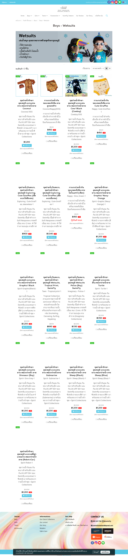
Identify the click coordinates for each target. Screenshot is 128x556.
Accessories (54, 15)
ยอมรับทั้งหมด (105, 552)
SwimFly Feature (68, 15)
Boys (29, 15)
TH (125, 2)
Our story (43, 525)
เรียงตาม (87, 68)
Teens (44, 15)
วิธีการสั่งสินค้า (70, 519)
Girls (36, 15)
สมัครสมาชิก (12, 2)
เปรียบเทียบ (27, 153)
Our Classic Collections (47, 519)
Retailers (43, 528)
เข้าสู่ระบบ (4, 2)
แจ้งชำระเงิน (99, 15)
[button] (107, 15)
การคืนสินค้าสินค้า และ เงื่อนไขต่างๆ (76, 525)
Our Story (89, 15)
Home (22, 15)
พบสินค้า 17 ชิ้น (22, 69)
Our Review (80, 15)
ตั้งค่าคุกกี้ (96, 552)
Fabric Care (43, 531)
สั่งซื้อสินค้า (27, 145)
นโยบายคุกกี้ (30, 553)
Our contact (44, 522)
